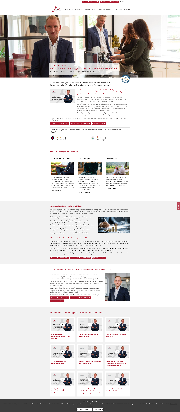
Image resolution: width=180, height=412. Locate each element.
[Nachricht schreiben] (178, 206)
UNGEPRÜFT (127, 129)
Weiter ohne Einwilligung (84, 409)
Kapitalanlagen (106, 110)
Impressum (94, 401)
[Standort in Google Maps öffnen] (178, 208)
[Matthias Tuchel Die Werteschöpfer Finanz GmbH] (56, 9)
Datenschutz (86, 401)
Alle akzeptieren (98, 409)
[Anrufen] (178, 203)
